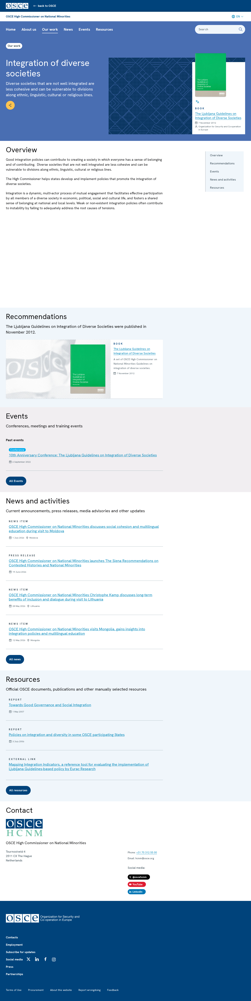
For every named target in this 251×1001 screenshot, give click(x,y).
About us (28, 29)
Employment (14, 945)
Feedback (113, 990)
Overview (216, 155)
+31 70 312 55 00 (146, 852)
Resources (104, 29)
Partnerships (14, 974)
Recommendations (222, 163)
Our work (50, 29)
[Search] (240, 29)
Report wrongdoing (89, 990)
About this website (61, 990)
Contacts (12, 937)
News (68, 29)
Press (9, 967)
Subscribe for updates (20, 952)
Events (84, 29)
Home (11, 29)
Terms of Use (13, 990)
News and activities (223, 179)
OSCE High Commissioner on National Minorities (38, 16)
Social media (14, 959)
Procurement (36, 990)
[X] (28, 959)
